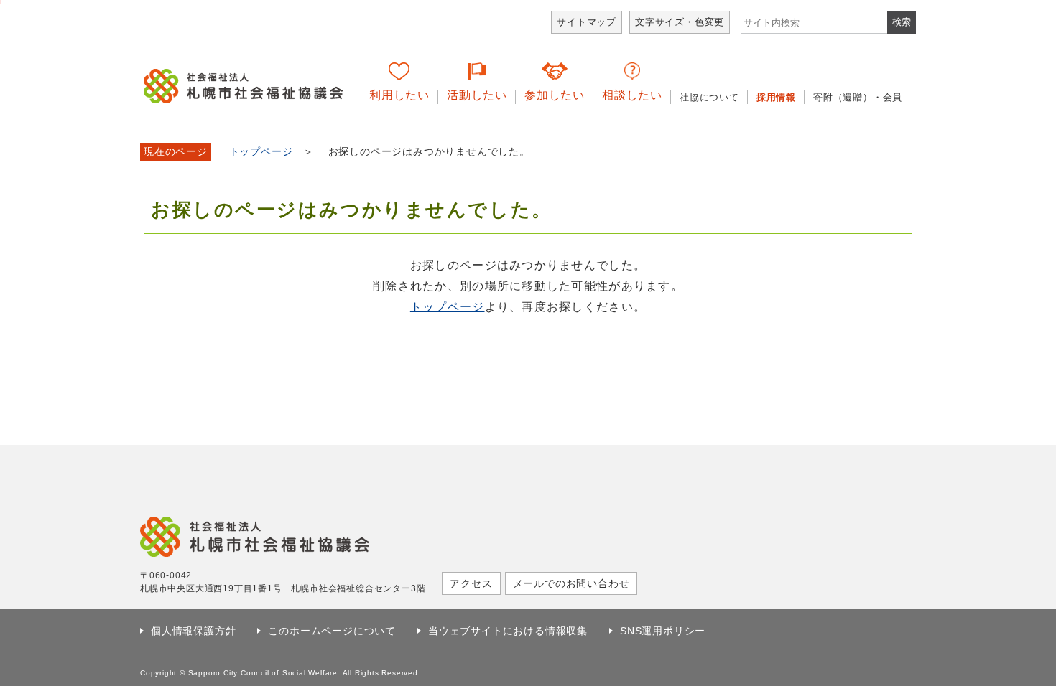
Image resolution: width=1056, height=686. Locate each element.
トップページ (261, 151)
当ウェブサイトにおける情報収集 (508, 630)
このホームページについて (332, 630)
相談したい (632, 95)
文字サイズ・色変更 (679, 22)
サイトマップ (586, 22)
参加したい (554, 95)
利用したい (399, 95)
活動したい (477, 95)
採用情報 (776, 97)
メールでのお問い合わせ (571, 583)
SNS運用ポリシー (662, 630)
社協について (709, 97)
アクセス (471, 583)
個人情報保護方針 (193, 630)
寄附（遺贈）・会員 (857, 97)
